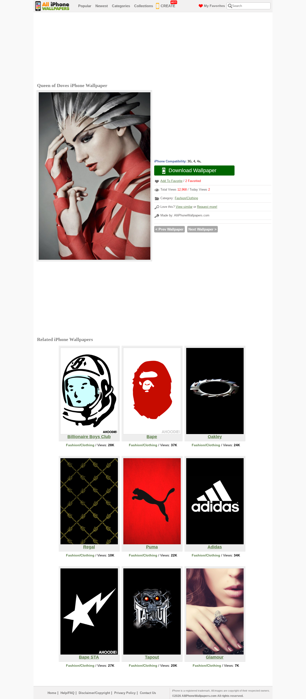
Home (52, 693)
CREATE (169, 4)
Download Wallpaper (192, 170)
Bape (152, 436)
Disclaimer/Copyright (94, 693)
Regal (89, 547)
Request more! (207, 207)
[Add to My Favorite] (156, 181)
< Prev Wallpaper (169, 229)
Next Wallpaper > (202, 229)
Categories (121, 6)
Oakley (215, 436)
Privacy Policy (125, 693)
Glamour (215, 657)
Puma (152, 547)
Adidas (215, 547)
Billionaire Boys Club (89, 436)
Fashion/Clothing (186, 198)
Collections (143, 6)
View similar (184, 207)
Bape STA (89, 657)
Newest (101, 6)
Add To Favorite (171, 181)
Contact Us (148, 693)
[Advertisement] (154, 48)
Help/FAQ (67, 693)
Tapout (152, 657)
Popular (84, 6)
